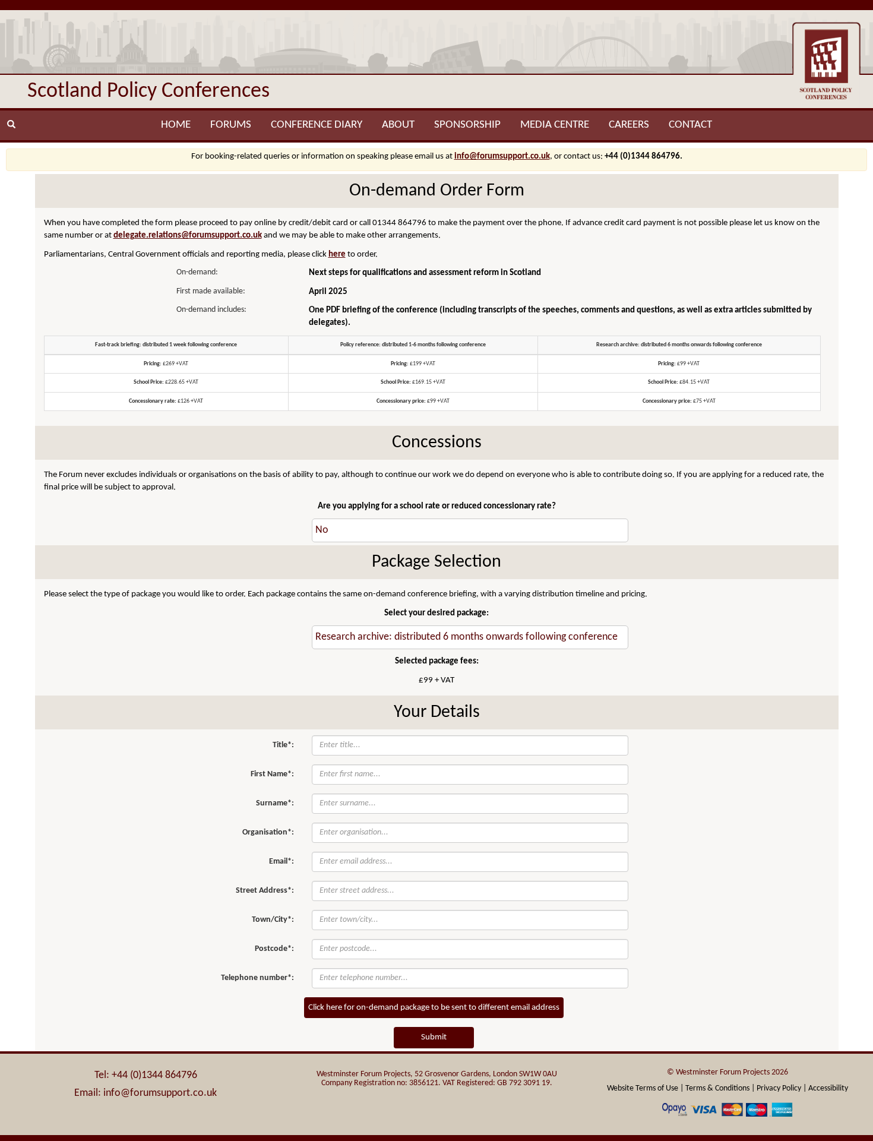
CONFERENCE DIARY (316, 125)
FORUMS (230, 125)
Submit (434, 1037)
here (337, 254)
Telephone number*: (257, 978)
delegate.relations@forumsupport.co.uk (187, 235)
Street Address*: (265, 890)
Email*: (281, 861)
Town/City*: (273, 919)
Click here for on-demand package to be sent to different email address (433, 1007)
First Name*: (272, 774)
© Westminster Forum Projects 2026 (727, 1072)
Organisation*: (268, 832)
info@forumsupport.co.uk (502, 156)
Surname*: (275, 803)
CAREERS (629, 125)
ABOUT (398, 125)
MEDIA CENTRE (554, 125)
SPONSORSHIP (467, 125)
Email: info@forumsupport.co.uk (145, 1093)
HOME (176, 125)
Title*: (283, 745)
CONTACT (690, 125)
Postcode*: (274, 948)
